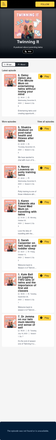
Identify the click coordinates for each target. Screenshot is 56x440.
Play (47, 76)
